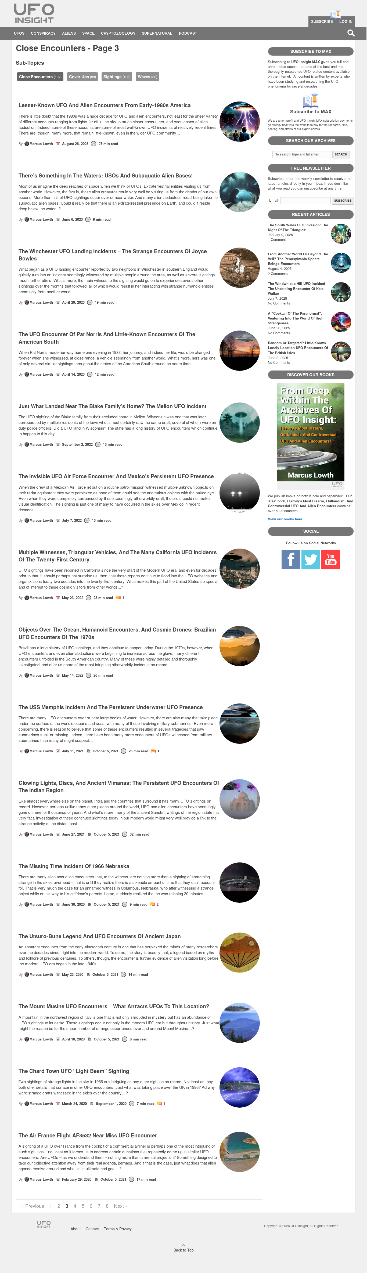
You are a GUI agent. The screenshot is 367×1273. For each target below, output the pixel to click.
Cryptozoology (118, 33)
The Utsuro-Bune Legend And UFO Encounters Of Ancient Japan (100, 936)
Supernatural (157, 33)
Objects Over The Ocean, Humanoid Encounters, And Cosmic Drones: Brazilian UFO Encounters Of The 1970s (117, 633)
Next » (121, 1205)
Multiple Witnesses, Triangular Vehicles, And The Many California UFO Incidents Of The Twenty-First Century (118, 556)
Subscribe (322, 21)
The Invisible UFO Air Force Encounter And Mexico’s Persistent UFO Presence (116, 476)
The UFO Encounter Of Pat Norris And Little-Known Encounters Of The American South (107, 338)
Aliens (69, 33)
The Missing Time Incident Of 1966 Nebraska (74, 866)
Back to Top (184, 1250)
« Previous (32, 1205)
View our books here (285, 518)
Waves (144, 76)
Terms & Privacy (118, 1228)
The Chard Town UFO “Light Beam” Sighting (74, 1071)
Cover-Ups (79, 76)
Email (273, 200)
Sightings (112, 76)
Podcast (188, 33)
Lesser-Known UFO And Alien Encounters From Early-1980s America (105, 105)
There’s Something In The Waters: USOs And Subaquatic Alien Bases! (106, 175)
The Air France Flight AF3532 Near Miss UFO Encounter (88, 1135)
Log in (345, 21)
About (76, 1228)
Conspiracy (43, 33)
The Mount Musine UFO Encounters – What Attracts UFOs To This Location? (114, 1006)
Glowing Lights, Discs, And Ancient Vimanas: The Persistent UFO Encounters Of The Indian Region (119, 786)
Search (341, 154)
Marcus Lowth (41, 143)
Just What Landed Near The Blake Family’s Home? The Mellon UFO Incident (113, 406)
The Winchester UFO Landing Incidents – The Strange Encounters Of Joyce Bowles (113, 255)
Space (88, 33)
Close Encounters (36, 76)
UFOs (19, 33)
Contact (92, 1228)
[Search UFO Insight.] (351, 33)
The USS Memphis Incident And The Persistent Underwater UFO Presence (111, 707)
